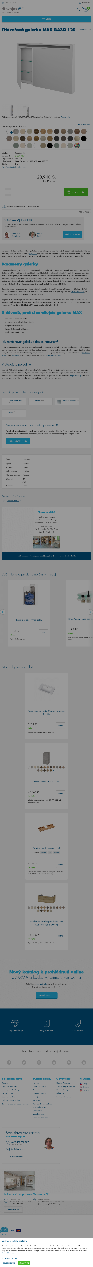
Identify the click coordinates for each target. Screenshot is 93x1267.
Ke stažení (37, 1100)
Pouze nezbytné (9, 1263)
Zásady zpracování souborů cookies (15, 1104)
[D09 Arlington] (43, 131)
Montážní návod (13, 500)
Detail (43, 632)
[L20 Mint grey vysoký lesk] (29, 145)
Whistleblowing (38, 1114)
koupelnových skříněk (53, 355)
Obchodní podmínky (9, 1086)
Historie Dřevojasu (63, 1083)
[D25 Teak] (23, 138)
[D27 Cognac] (36, 138)
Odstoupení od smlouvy (10, 1090)
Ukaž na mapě (13, 1209)
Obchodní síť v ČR (39, 1086)
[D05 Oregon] (29, 131)
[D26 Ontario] (29, 138)
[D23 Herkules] (9, 138)
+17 (54, 911)
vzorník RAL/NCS (77, 291)
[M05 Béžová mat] (43, 145)
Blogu (72, 375)
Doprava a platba (8, 1097)
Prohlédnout (45, 995)
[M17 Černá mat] (50, 145)
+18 (54, 770)
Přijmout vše (24, 1263)
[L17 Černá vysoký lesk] (84, 138)
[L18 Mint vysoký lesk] (16, 145)
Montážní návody (39, 1090)
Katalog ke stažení (39, 1107)
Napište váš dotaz (17, 1157)
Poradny (78, 375)
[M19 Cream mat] (63, 145)
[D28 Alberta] (43, 138)
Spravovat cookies (9, 1258)
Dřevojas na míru (39, 1093)
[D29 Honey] (50, 138)
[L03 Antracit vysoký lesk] (70, 138)
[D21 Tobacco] (77, 131)
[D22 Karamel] (84, 131)
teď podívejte (41, 984)
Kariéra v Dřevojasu (63, 1097)
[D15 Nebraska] (50, 131)
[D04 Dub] (23, 131)
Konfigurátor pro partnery (42, 1104)
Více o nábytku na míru (18, 441)
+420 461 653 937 (11, 3)
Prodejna (36, 1097)
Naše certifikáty (62, 1090)
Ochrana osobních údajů (11, 1100)
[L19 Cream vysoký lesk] (23, 145)
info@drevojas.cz (18, 1149)
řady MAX (33, 253)
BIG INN (15, 355)
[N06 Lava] (63, 138)
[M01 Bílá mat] (36, 145)
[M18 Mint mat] (56, 145)
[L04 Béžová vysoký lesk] (77, 138)
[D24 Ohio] (16, 138)
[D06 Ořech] (36, 131)
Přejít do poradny (72, 234)
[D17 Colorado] (63, 131)
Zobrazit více (65, 117)
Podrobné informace (8, 1253)
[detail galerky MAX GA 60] (7, 110)
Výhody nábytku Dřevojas (65, 1086)
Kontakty (5, 1083)
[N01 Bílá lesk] (9, 131)
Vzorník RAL (37, 1111)
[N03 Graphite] (56, 138)
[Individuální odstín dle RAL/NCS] (77, 145)
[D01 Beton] (16, 131)
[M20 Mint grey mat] (70, 145)
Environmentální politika (41, 1118)
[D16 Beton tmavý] (56, 131)
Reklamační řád (7, 1093)
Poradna (36, 1083)
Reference (60, 1093)
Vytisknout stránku (84, 29)
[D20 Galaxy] (70, 131)
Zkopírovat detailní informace (14, 167)
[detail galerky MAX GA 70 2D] (23, 110)
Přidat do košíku (78, 192)
